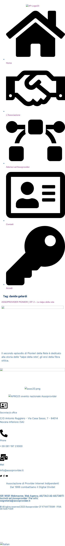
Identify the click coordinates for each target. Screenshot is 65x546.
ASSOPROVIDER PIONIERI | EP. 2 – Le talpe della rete (28, 302)
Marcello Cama (38, 534)
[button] (32, 544)
